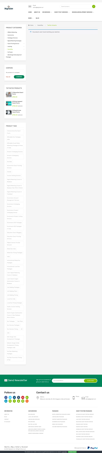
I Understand (72, 451)
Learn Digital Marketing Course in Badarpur (13, 274)
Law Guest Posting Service (83, 419)
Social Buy (40, 25)
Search (93, 6)
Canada (9, 171)
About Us (6, 414)
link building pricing (12, 295)
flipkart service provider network (13, 244)
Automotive (11, 35)
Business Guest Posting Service (84, 416)
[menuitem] (30, 12)
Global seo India (11, 249)
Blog (5, 416)
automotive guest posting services (14, 167)
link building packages (13, 287)
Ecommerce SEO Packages (58, 421)
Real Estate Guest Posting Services (85, 431)
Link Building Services (34, 419)
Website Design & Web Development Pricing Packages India (13, 345)
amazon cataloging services (15, 151)
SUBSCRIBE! (90, 380)
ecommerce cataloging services (13, 205)
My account (7, 421)
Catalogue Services (13, 38)
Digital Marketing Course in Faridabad (14, 193)
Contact (6, 419)
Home (31, 25)
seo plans (20, 321)
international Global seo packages (13, 261)
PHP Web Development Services (36, 430)
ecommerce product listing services (14, 217)
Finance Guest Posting (82, 426)
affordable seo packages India (14, 138)
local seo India (11, 299)
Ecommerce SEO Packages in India (14, 227)
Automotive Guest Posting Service (85, 414)
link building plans (12, 291)
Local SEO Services (33, 416)
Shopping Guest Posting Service (84, 436)
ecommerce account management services (13, 199)
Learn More (64, 451)
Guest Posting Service (13, 43)
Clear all (8, 77)
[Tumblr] (18, 397)
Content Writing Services (14, 175)
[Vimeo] (22, 401)
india (8, 256)
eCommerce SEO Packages (14, 222)
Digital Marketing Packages (14, 40)
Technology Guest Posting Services (85, 439)
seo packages (11, 321)
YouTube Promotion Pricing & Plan (14, 359)
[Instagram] (14, 397)
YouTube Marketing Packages (12, 352)
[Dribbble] (14, 401)
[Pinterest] (22, 397)
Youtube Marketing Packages (59, 426)
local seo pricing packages (14, 303)
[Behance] (10, 401)
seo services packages (13, 325)
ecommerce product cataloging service (12, 211)
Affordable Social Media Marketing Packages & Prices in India (15, 145)
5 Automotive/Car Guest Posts (14, 132)
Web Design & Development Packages (14, 56)
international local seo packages (13, 268)
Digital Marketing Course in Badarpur (14, 181)
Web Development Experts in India (36, 429)
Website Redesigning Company (35, 433)
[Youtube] (18, 401)
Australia (9, 161)
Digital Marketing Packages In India (61, 414)
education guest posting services (14, 238)
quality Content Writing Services (13, 308)
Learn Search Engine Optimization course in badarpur (13, 281)
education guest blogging (14, 232)
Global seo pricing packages (14, 252)
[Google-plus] (27, 397)
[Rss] (27, 401)
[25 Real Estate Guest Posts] (8, 112)
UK (21, 329)
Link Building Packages (58, 416)
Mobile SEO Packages (57, 424)
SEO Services (31, 414)
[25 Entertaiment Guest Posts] (8, 103)
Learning (10, 46)
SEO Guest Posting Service (83, 434)
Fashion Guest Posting (82, 424)
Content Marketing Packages (59, 419)
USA (8, 333)
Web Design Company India (34, 426)
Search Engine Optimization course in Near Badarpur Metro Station (14, 315)
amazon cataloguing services (12, 157)
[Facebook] (5, 397)
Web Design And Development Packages (13, 338)
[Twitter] (10, 397)
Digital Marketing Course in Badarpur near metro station (15, 187)
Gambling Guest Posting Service (84, 429)
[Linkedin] (5, 401)
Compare (19, 77)
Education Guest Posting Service (84, 421)
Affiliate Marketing (12, 32)
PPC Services (31, 421)
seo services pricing (12, 329)
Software (10, 52)
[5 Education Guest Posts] (8, 94)
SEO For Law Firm (32, 424)
